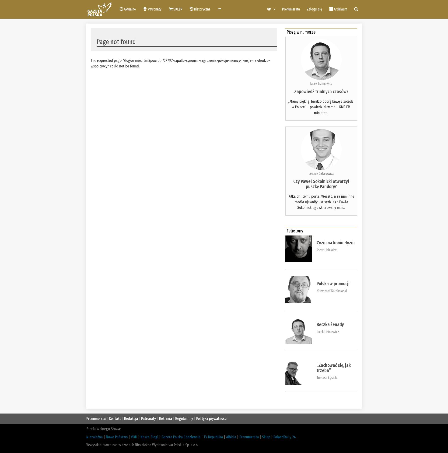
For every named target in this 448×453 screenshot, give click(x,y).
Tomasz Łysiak (327, 378)
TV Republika (213, 437)
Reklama (165, 418)
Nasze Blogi (149, 437)
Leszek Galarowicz (321, 173)
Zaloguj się (314, 9)
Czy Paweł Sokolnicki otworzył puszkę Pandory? (321, 184)
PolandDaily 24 (284, 437)
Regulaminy (184, 418)
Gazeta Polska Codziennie (180, 437)
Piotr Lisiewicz (327, 250)
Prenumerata (291, 9)
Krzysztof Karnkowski (332, 291)
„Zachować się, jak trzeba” (334, 367)
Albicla (231, 437)
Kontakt (115, 418)
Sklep (266, 437)
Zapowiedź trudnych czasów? (321, 91)
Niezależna (94, 437)
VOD (134, 437)
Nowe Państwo (117, 437)
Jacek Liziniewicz (321, 83)
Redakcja (131, 418)
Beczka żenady (330, 324)
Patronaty (148, 418)
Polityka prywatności (211, 418)
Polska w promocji (333, 283)
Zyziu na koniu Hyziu (336, 243)
